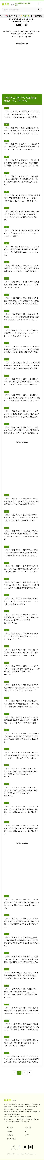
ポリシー (28, 1135)
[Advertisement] (22, 67)
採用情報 (10, 1131)
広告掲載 (28, 1127)
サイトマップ (11, 1138)
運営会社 (10, 1127)
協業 (26, 1131)
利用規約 (10, 1135)
